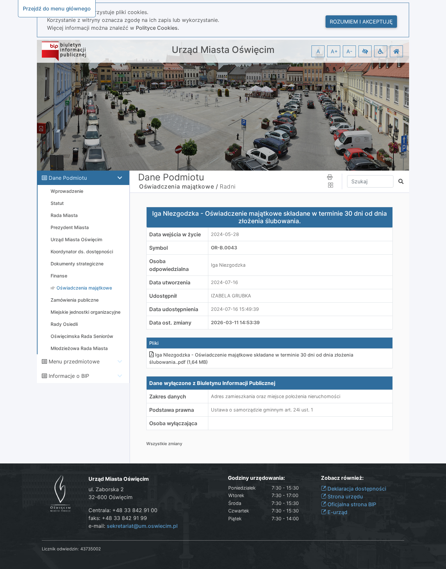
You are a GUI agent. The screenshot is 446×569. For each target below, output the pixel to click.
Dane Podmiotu (68, 178)
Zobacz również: (342, 478)
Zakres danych (167, 396)
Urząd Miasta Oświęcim (223, 49)
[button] (365, 51)
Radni (228, 186)
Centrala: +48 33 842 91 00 (122, 510)
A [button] (318, 51)
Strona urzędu (344, 496)
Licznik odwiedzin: (60, 548)
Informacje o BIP (69, 376)
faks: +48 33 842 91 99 (117, 518)
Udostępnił (163, 296)
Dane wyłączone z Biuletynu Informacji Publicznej (212, 383)
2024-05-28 (225, 234)
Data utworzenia (169, 282)
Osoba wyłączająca (173, 423)
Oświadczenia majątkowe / (178, 186)
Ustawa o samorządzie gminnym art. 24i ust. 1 (262, 409)
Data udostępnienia (173, 309)
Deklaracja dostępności (356, 488)
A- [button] (349, 51)
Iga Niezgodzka (228, 265)
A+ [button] (334, 51)
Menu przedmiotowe (74, 361)
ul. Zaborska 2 (106, 489)
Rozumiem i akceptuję (361, 21)
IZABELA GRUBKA (231, 295)
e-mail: (133, 526)
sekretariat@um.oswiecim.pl (142, 526)
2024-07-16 (224, 282)
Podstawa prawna (171, 410)
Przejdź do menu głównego (57, 8)
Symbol (158, 247)
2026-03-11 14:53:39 (235, 322)
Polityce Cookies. (157, 28)
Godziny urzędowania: (256, 478)
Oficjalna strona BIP (351, 504)
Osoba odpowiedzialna (169, 265)
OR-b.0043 (224, 247)
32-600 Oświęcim (110, 497)
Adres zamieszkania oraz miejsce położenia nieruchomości (275, 396)
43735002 (90, 548)
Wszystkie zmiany (164, 443)
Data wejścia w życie (175, 234)
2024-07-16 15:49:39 (235, 309)
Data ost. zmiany (170, 322)
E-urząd (336, 512)
